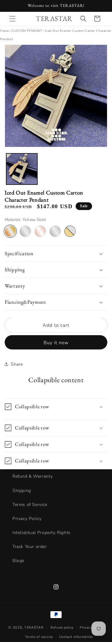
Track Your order (29, 547)
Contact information (76, 637)
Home (4, 31)
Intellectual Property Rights (41, 533)
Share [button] (17, 364)
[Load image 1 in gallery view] (21, 169)
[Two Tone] (70, 231)
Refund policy (62, 627)
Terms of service (39, 637)
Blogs (18, 561)
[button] (12, 19)
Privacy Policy (26, 519)
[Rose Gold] (40, 231)
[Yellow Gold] (10, 231)
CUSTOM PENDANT (27, 31)
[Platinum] (55, 231)
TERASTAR (34, 627)
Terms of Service (29, 505)
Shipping (21, 491)
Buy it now (56, 343)
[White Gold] (25, 231)
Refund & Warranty (32, 476)
